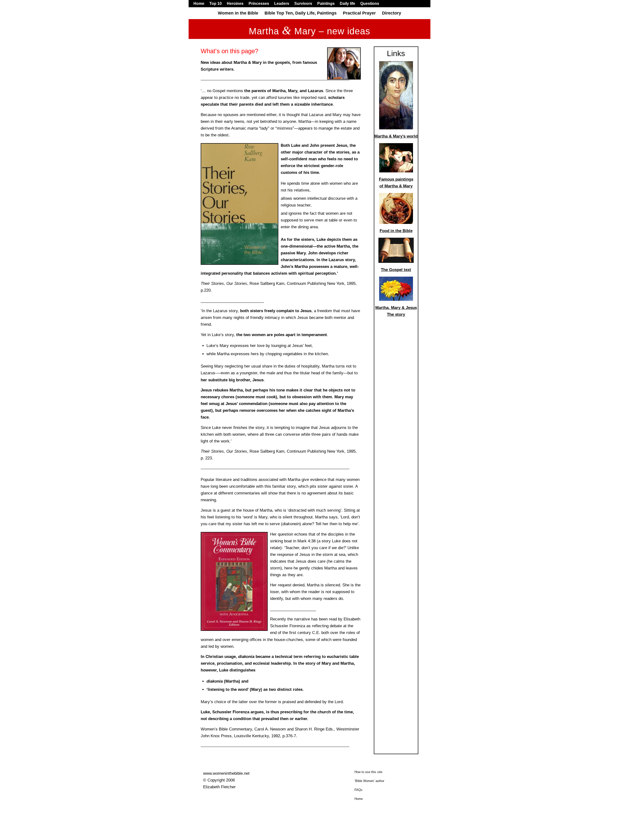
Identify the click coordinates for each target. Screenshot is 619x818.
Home (358, 799)
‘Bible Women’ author (369, 781)
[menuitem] (200, 3)
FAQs (358, 790)
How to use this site (368, 772)
